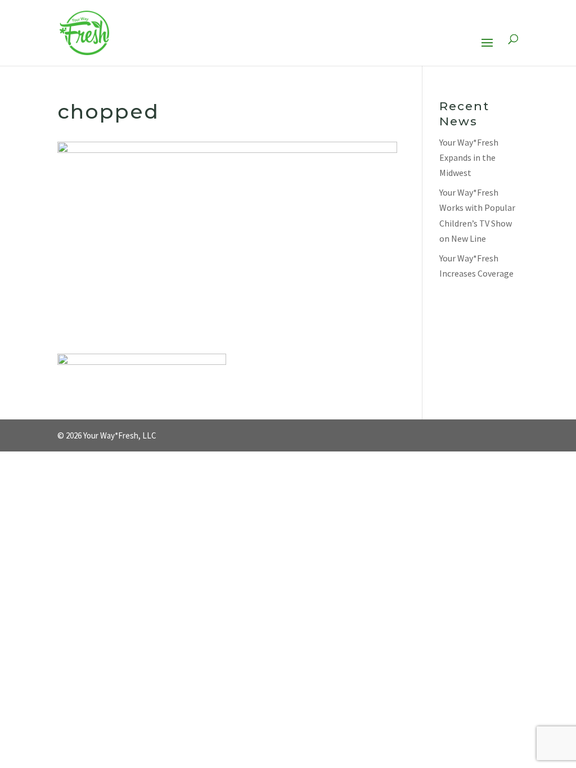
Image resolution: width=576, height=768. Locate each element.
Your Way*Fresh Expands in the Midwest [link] (468, 157)
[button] (487, 50)
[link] (84, 32)
